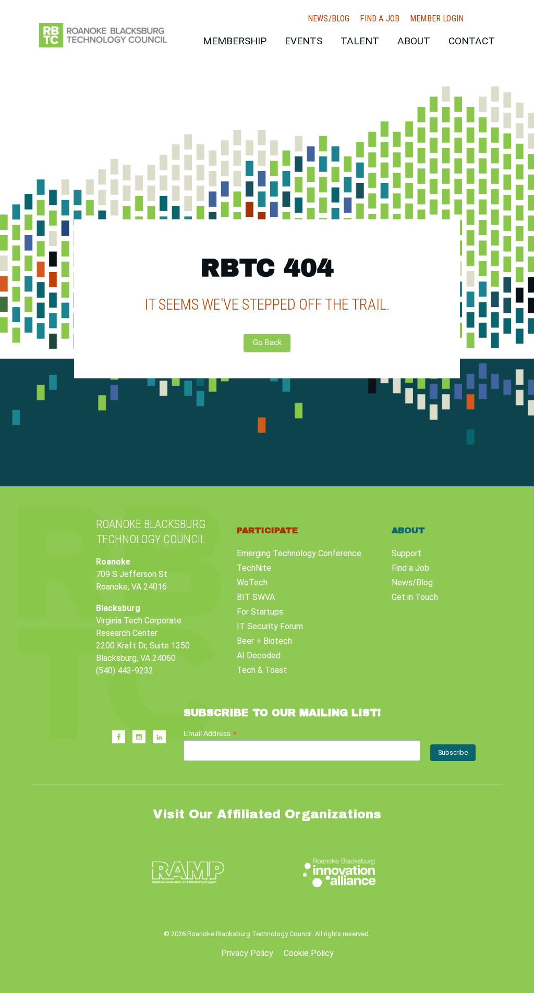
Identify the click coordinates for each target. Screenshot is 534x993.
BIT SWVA (256, 597)
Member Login (437, 19)
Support (406, 553)
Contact (471, 41)
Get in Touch (415, 597)
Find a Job (379, 19)
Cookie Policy (309, 953)
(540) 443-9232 (124, 671)
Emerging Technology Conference (299, 553)
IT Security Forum (270, 626)
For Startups (260, 612)
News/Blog (328, 19)
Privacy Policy (247, 953)
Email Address (210, 734)
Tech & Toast (262, 670)
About (413, 41)
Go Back (267, 342)
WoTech (252, 582)
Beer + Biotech (264, 641)
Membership (234, 41)
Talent (360, 41)
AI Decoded (259, 655)
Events (303, 41)
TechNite (254, 568)
